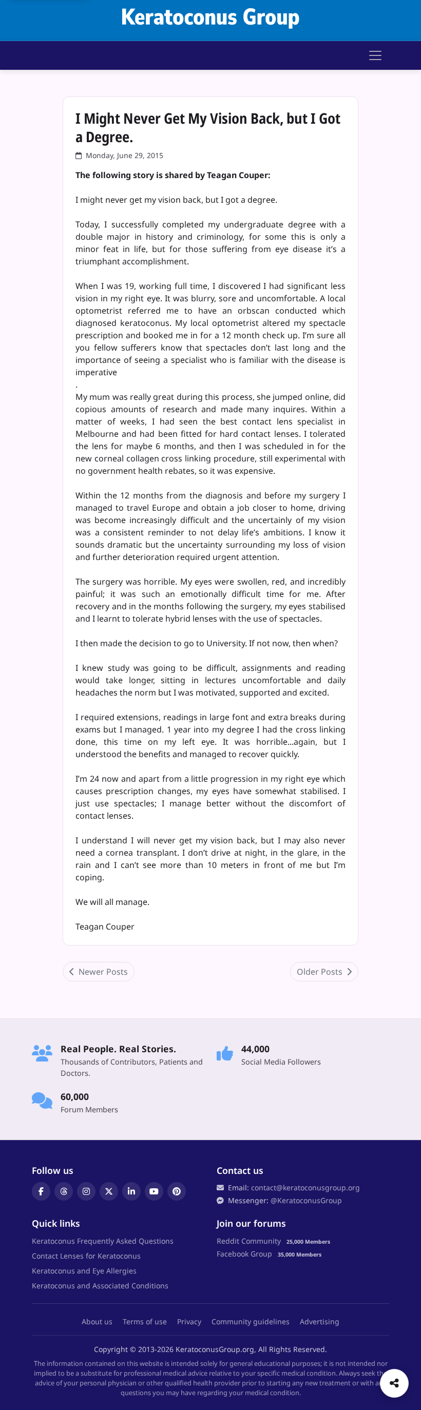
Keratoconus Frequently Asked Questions (103, 1241)
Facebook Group (244, 1254)
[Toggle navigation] (375, 55)
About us (97, 1321)
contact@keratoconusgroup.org (305, 1187)
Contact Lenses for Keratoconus (86, 1256)
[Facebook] (41, 1191)
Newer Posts (102, 971)
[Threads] (63, 1191)
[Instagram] (86, 1191)
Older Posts (321, 971)
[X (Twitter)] (109, 1191)
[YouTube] (154, 1191)
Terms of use (145, 1321)
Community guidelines (251, 1321)
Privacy (189, 1321)
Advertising (319, 1321)
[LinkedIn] (131, 1191)
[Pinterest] (176, 1191)
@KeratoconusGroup (306, 1200)
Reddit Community (249, 1241)
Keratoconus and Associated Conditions (100, 1285)
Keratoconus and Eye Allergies (84, 1271)
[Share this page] (394, 1383)
